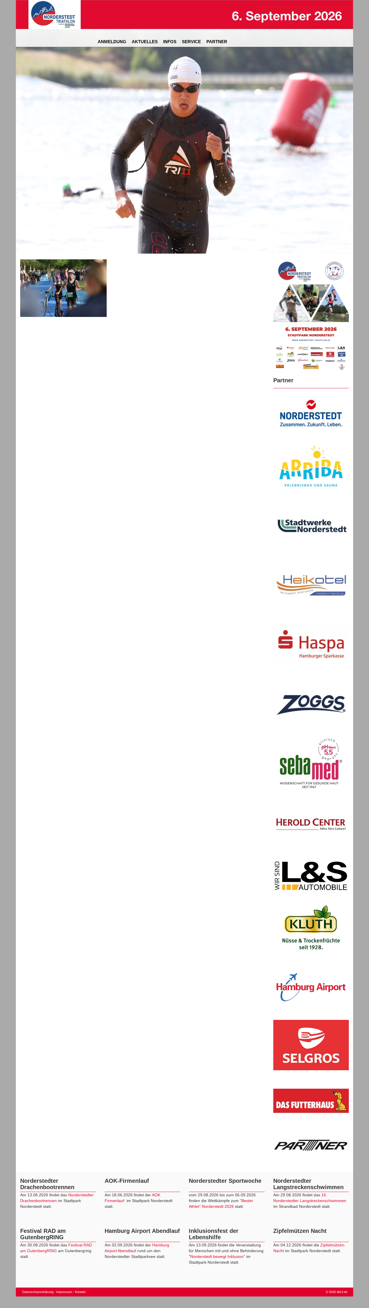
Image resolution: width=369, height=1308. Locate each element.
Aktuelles (145, 41)
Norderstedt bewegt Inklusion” (217, 1256)
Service (191, 41)
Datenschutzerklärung (37, 1292)
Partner (216, 41)
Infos (169, 41)
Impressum (64, 1292)
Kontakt (80, 1292)
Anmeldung (112, 41)
